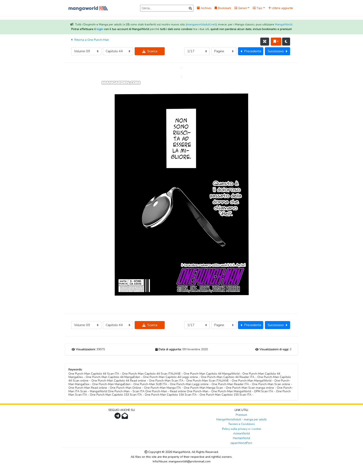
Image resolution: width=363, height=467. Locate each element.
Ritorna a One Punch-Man (91, 40)
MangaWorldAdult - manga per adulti (241, 419)
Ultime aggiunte (282, 8)
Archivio (205, 8)
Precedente (252, 51)
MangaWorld (283, 24)
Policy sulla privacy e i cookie (241, 429)
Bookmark (224, 8)
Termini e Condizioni (241, 424)
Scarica (152, 51)
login (100, 29)
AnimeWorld (241, 434)
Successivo (276, 51)
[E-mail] (125, 417)
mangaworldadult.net (201, 24)
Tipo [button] (259, 8)
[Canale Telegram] (118, 417)
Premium (241, 415)
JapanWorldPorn (241, 443)
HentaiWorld (241, 438)
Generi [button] (242, 8)
